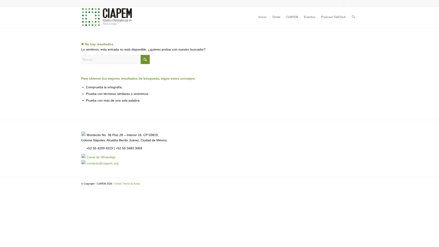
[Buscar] (353, 17)
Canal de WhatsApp (101, 157)
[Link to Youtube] (354, 3)
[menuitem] (262, 17)
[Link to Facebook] (347, 3)
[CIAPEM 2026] (107, 17)
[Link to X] (340, 3)
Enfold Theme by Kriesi (127, 183)
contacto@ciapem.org (102, 163)
